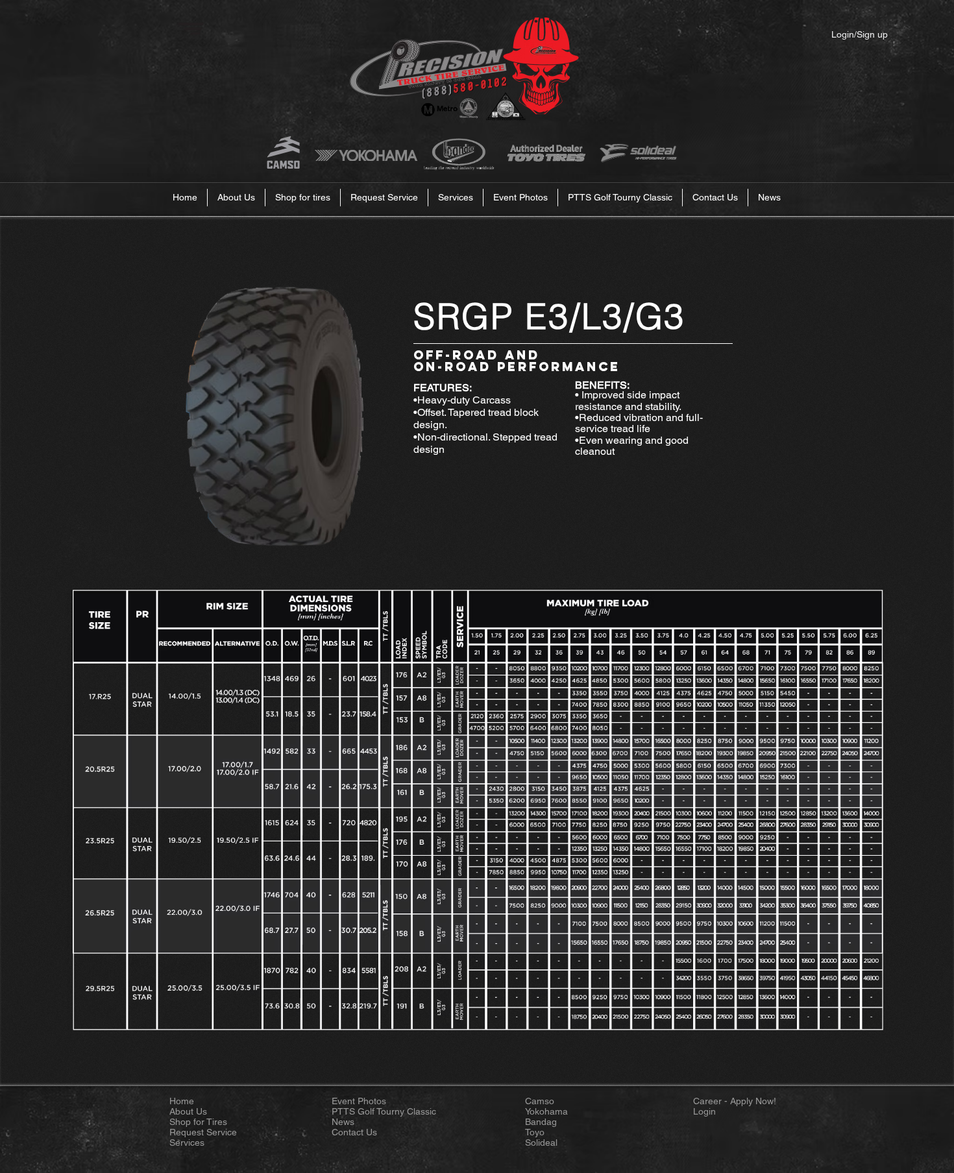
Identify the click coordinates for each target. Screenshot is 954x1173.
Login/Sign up (859, 34)
